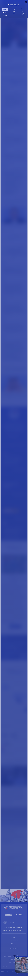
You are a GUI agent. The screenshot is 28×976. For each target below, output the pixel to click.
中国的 (14, 13)
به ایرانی (23, 13)
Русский (5, 9)
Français (23, 11)
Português (14, 8)
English (5, 12)
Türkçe (23, 8)
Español (5, 15)
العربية (14, 11)
